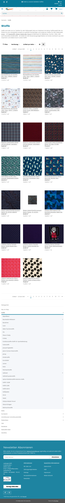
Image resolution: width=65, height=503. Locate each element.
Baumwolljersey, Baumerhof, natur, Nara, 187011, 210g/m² (9, 109)
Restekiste (4, 426)
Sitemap (26, 472)
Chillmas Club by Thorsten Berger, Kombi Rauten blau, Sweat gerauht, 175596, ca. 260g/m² (9, 245)
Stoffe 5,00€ (6, 385)
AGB (45, 469)
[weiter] (62, 49)
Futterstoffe (6, 344)
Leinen (5, 363)
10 (55, 49)
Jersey (3, 34)
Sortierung (14, 44)
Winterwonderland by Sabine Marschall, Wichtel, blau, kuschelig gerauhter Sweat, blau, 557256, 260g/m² (54, 177)
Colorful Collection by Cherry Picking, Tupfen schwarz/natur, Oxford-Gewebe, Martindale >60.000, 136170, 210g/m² (31, 279)
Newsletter (27, 478)
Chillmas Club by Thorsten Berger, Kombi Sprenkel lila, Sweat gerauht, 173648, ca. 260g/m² (31, 245)
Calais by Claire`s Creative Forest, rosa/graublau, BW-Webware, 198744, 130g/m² (52, 109)
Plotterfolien (4, 420)
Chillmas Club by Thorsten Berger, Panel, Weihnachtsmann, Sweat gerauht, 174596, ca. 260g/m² (54, 245)
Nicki (4, 366)
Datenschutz (47, 466)
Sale (2, 423)
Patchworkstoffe (7, 370)
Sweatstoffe (11, 34)
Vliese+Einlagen (7, 404)
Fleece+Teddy (6, 335)
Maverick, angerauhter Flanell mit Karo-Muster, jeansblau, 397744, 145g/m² (9, 143)
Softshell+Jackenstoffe (9, 376)
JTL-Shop (56, 501)
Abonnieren (55, 457)
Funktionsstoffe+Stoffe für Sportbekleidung (15, 341)
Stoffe (3, 312)
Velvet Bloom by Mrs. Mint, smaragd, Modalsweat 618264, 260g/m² (9, 177)
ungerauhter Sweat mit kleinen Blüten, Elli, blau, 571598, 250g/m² (53, 143)
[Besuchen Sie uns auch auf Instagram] (9, 492)
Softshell (5, 373)
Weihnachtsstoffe (8, 407)
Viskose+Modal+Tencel (9, 401)
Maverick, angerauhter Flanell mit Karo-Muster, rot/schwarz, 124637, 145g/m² (31, 143)
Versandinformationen (30, 475)
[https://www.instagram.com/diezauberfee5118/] (4, 2)
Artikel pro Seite (28, 44)
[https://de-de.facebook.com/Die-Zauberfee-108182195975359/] (6, 2)
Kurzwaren (4, 414)
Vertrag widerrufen (12, 486)
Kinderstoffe (6, 357)
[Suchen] (62, 13)
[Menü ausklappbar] (2, 8)
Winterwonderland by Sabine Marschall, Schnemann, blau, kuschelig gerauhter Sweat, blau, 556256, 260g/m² (32, 177)
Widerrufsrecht (48, 475)
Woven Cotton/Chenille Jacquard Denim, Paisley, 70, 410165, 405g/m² (32, 211)
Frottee (5, 338)
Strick (4, 395)
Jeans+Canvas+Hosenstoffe (10, 351)
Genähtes (4, 433)
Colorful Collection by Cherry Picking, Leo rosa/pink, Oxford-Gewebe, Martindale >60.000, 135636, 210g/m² (9, 279)
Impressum (47, 472)
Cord (4, 326)
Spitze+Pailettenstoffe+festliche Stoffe (13, 379)
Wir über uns (27, 466)
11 (59, 49)
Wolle (2, 411)
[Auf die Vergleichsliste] (13, 57)
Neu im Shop (5, 309)
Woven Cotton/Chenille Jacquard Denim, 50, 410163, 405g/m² (10, 211)
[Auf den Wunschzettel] (17, 57)
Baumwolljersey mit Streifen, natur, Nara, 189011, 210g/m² (31, 75)
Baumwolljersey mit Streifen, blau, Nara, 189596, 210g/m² (9, 75)
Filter (6, 44)
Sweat (4, 398)
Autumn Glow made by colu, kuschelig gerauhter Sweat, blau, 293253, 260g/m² (54, 211)
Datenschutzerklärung (33, 451)
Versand (24, 496)
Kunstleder (6, 360)
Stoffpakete (6, 392)
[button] (47, 9)
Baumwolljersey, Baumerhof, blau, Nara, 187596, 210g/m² (53, 75)
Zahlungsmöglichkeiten (30, 469)
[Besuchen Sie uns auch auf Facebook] (5, 492)
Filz (4, 332)
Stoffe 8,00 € (6, 389)
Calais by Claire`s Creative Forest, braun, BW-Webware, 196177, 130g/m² (31, 109)
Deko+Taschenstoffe (8, 329)
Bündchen (6, 322)
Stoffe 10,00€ (6, 382)
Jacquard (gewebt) (8, 348)
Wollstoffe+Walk (5, 429)
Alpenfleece (6, 316)
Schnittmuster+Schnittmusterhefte (11, 417)
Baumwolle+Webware (9, 319)
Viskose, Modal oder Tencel (23, 34)
